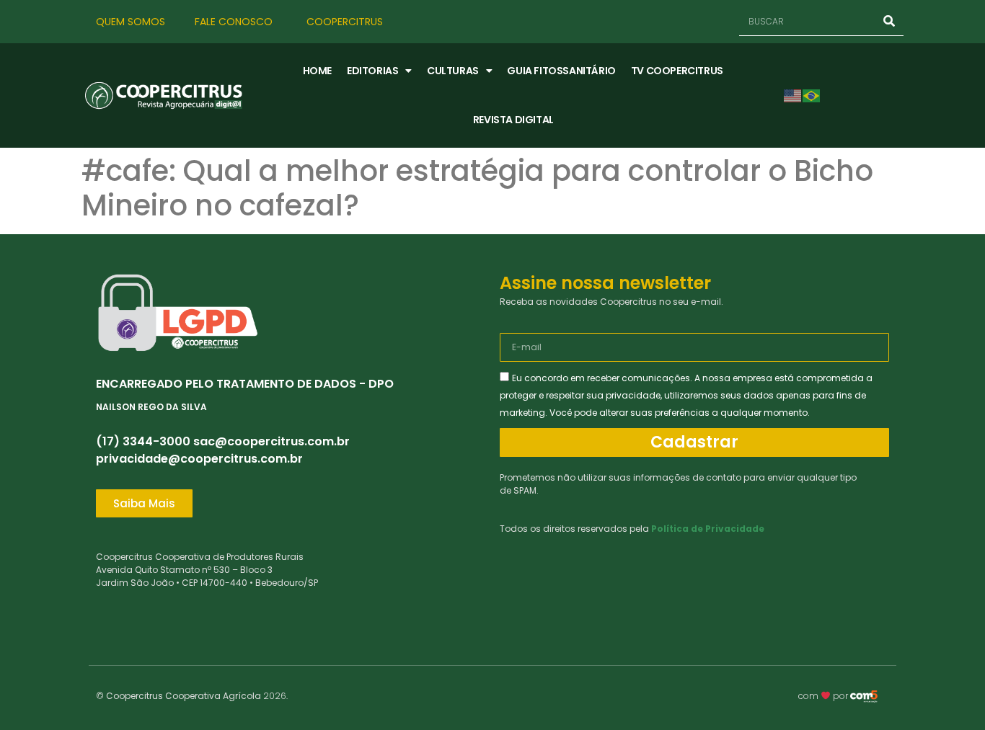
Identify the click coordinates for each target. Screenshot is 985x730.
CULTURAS (453, 70)
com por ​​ (824, 696)
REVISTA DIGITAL (513, 119)
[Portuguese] (812, 94)
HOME (317, 70)
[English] (793, 94)
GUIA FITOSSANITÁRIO (561, 70)
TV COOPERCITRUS (677, 70)
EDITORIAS (372, 70)
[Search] (889, 21)
